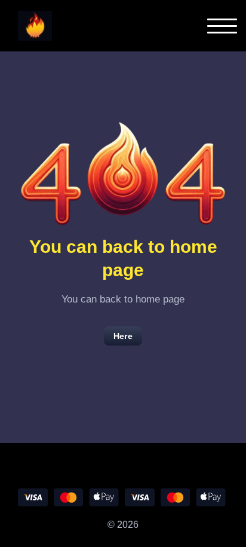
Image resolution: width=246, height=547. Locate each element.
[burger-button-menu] (222, 26)
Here (123, 336)
